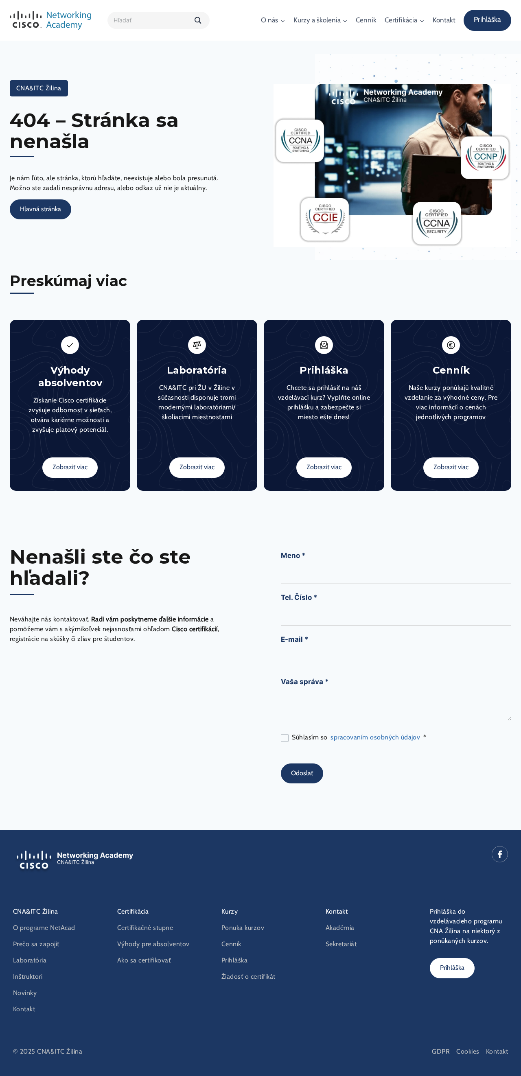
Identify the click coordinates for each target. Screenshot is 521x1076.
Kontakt (444, 20)
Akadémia (340, 928)
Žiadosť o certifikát (248, 976)
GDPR (441, 1051)
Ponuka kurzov (242, 928)
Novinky (25, 993)
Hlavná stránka (40, 209)
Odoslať (302, 773)
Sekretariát (341, 944)
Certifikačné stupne (145, 928)
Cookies (467, 1051)
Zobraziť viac (70, 467)
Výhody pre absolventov (153, 944)
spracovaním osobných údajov (375, 737)
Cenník (366, 20)
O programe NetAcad (44, 928)
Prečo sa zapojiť (36, 944)
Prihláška (487, 20)
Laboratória (29, 960)
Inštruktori (27, 976)
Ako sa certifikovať (144, 960)
